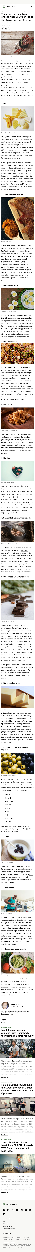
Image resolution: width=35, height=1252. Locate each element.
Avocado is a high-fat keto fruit (12, 979)
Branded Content (7, 1233)
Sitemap (13, 1242)
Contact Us (5, 1224)
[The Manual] (9, 6)
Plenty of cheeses (7, 137)
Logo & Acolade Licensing (9, 1228)
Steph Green (6, 25)
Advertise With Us (7, 1231)
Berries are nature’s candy (10, 486)
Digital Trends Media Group (9, 1237)
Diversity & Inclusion (8, 1239)
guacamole (5, 987)
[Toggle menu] (31, 6)
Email (22, 1006)
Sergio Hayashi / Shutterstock (9, 430)
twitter (19, 1006)
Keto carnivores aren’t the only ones (14, 246)
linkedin (17, 1006)
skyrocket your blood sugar (23, 66)
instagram (14, 1006)
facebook (11, 1006)
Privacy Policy (26, 1239)
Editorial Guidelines (7, 1226)
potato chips (5, 440)
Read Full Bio (14, 1014)
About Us (5, 1221)
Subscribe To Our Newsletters (10, 1219)
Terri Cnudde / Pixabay (7, 862)
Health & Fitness (6, 1027)
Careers (19, 1237)
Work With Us (26, 1237)
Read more (4, 1077)
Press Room (6, 1242)
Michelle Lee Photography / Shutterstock (12, 544)
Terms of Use (18, 1239)
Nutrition (3, 1022)
